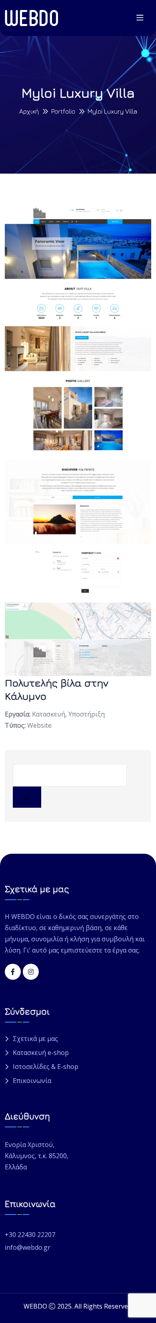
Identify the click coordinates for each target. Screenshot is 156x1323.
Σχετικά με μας (35, 1039)
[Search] (27, 797)
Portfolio (63, 111)
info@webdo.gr (27, 1247)
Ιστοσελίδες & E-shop (45, 1067)
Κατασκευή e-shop (41, 1053)
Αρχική (29, 111)
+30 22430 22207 (30, 1234)
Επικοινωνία (32, 1081)
